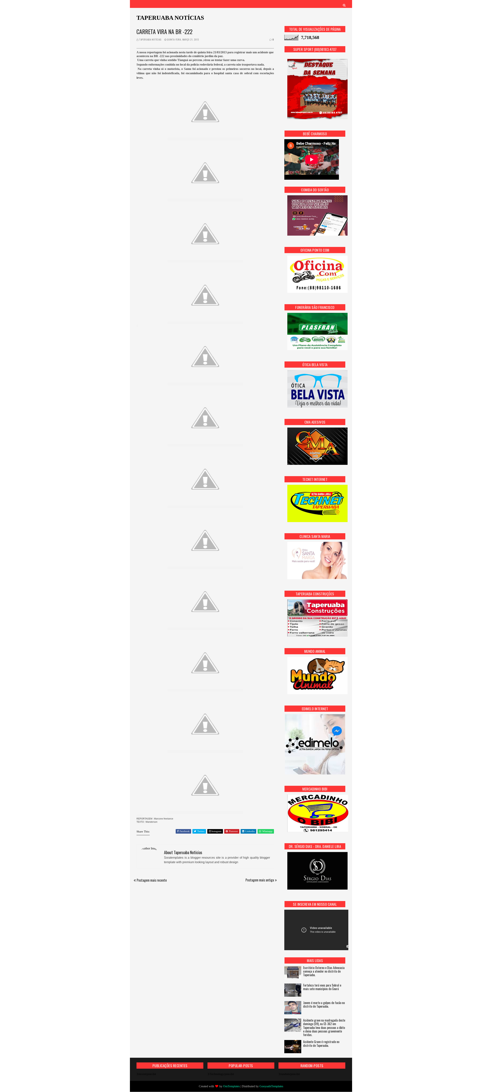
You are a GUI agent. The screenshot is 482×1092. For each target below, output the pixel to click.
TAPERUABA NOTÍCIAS (170, 17)
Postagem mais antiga (260, 879)
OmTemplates (231, 1086)
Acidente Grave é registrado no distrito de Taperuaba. (321, 1044)
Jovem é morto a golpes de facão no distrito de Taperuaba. (324, 1005)
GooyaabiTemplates (271, 1086)
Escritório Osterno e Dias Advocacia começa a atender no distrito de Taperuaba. (324, 971)
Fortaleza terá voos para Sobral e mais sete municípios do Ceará (322, 987)
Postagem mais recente (152, 880)
